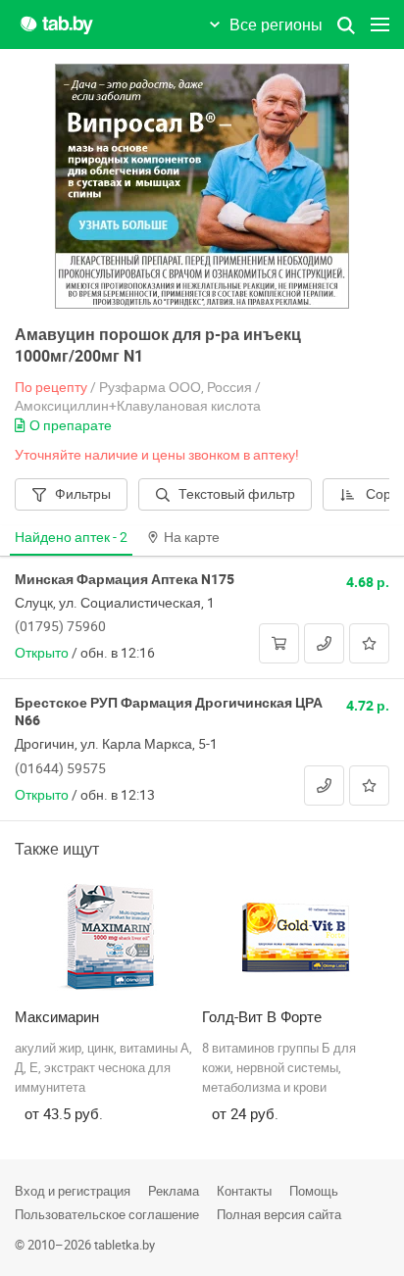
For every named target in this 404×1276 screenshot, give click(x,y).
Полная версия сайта (279, 1214)
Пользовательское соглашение (107, 1214)
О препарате (70, 425)
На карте (192, 536)
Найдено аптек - (71, 536)
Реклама (173, 1191)
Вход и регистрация (72, 1191)
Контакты (244, 1191)
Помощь (313, 1191)
